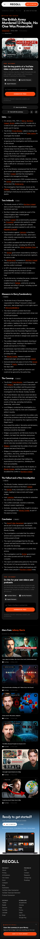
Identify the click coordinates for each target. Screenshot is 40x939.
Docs (3, 880)
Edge (20, 907)
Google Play (22, 917)
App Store (22, 915)
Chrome (21, 905)
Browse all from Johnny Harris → (13, 633)
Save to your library (21, 107)
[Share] (31, 112)
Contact (26, 872)
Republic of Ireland (10, 229)
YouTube (4, 910)
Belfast (17, 283)
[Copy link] (36, 112)
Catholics (23, 232)
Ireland (13, 174)
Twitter (4, 902)
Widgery (7, 189)
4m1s (18, 200)
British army (19, 184)
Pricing (4, 872)
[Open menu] (5, 4)
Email (3, 915)
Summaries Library (8, 10)
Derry (24, 121)
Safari (21, 912)
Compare (5, 882)
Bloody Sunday (12, 356)
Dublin (14, 364)
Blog (3, 885)
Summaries (5, 887)
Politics (18, 10)
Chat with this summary (16, 112)
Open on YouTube (31, 10)
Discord (4, 907)
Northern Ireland (29, 204)
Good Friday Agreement (15, 523)
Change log (27, 877)
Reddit (4, 905)
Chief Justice (31, 133)
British (12, 123)
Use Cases (5, 877)
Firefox (21, 910)
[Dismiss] (36, 924)
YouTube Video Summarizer (10, 890)
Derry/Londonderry (12, 307)
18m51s (17, 519)
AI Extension (6, 875)
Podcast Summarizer (8, 895)
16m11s (6, 480)
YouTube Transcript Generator (11, 892)
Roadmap (27, 880)
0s (10, 117)
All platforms (23, 902)
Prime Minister (17, 131)
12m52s (18, 378)
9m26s (6, 296)
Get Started (31, 4)
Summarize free (20, 94)
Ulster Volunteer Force (28, 247)
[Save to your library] (35, 639)
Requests (27, 875)
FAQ (25, 870)
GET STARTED (11, 824)
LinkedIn (4, 912)
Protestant (9, 222)
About (4, 870)
